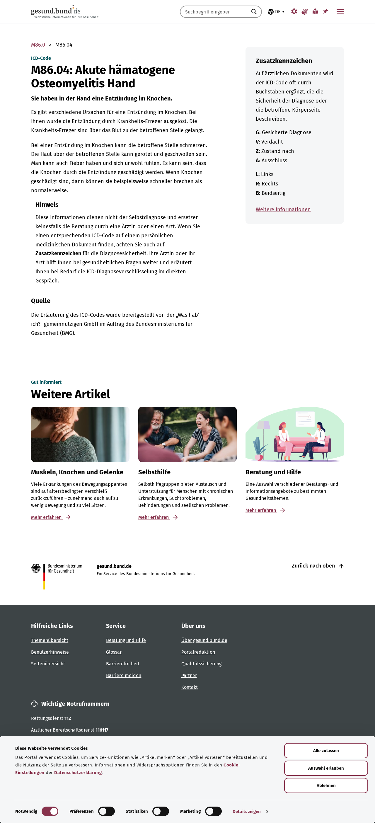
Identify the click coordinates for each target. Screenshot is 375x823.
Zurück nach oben (314, 566)
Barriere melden (123, 675)
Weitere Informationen (283, 209)
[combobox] (213, 12)
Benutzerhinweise (50, 652)
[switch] (106, 811)
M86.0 (38, 45)
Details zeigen (247, 811)
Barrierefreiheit (122, 664)
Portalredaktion (198, 652)
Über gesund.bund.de (204, 640)
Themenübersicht (49, 640)
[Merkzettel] (325, 11)
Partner (189, 675)
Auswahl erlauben (326, 768)
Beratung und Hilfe (126, 640)
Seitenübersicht (48, 664)
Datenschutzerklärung (78, 772)
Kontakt (189, 687)
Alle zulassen (326, 750)
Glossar (114, 652)
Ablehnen (326, 785)
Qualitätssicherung (201, 664)
